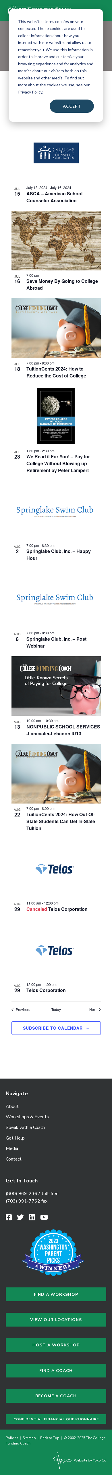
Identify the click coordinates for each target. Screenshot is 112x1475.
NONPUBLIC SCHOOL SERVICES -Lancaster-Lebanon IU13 (63, 730)
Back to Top (49, 1438)
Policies (13, 1438)
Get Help (15, 1138)
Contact (14, 1159)
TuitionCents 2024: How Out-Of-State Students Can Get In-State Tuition (60, 821)
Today (56, 1009)
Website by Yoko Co (89, 1460)
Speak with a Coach (25, 1127)
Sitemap (29, 1438)
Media (12, 1148)
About (12, 1106)
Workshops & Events (27, 1117)
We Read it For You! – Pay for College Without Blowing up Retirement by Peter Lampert (58, 463)
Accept (72, 106)
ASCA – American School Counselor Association (54, 197)
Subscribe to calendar (53, 1028)
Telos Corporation (68, 909)
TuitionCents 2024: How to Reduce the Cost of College (56, 372)
